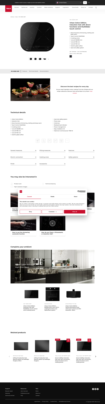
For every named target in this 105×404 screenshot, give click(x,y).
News (37, 391)
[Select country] (99, 7)
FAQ (22, 395)
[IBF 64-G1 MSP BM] (42, 346)
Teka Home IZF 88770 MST (83, 355)
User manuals (24, 391)
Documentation (44, 71)
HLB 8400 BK (48, 303)
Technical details (33, 71)
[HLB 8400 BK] (52, 294)
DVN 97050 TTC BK (70, 303)
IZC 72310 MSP (27, 303)
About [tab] (75, 196)
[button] (68, 2)
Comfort (39, 7)
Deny (30, 211)
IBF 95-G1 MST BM (18, 355)
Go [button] (85, 2)
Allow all (74, 211)
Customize (51, 211)
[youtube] (95, 389)
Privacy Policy (45, 401)
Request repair (9, 391)
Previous (9, 356)
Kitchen (16, 7)
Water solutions (48, 7)
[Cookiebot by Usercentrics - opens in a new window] (78, 191)
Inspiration (66, 7)
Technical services (9, 395)
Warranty (7, 393)
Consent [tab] (29, 196)
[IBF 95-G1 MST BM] (21, 346)
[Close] (89, 2)
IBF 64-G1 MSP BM (39, 355)
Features (24, 71)
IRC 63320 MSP (15, 71)
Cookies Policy (53, 401)
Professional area (25, 393)
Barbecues (24, 7)
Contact (91, 7)
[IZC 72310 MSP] (31, 294)
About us (83, 7)
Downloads (75, 7)
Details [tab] (52, 196)
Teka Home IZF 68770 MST (62, 355)
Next (48, 59)
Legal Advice (37, 401)
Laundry (32, 7)
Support (57, 7)
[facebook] (93, 389)
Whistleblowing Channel (64, 401)
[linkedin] (98, 389)
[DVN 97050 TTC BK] (73, 294)
